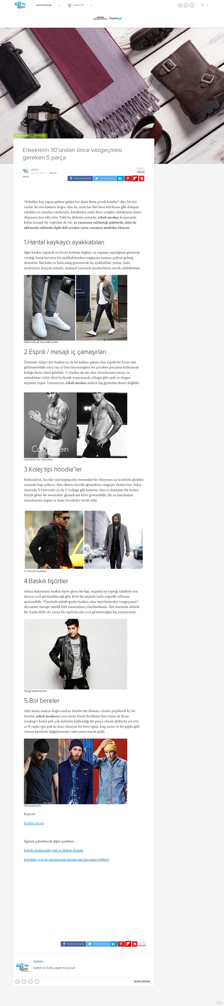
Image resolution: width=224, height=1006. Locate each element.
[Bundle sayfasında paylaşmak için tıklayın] (141, 179)
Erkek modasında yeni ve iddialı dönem (53, 850)
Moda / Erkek (22, 136)
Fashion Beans (34, 823)
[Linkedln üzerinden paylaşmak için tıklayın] (120, 178)
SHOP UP (78, 5)
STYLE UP (40, 136)
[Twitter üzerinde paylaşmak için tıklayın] (104, 178)
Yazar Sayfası (142, 981)
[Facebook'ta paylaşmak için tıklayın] (80, 178)
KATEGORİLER (44, 5)
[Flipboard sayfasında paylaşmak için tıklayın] (135, 178)
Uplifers (35, 169)
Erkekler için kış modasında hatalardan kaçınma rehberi (66, 860)
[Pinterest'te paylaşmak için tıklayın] (128, 178)
